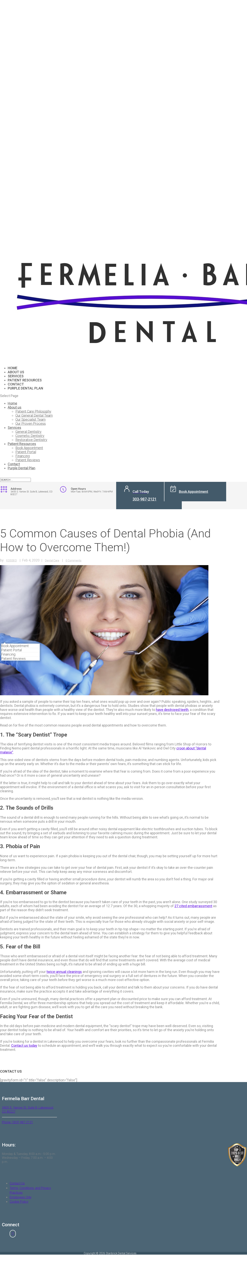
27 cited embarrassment (193, 906)
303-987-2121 (144, 499)
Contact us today (24, 1045)
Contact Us (17, 1183)
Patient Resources (22, 444)
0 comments (73, 560)
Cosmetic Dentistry (29, 436)
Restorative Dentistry (31, 440)
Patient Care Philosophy (33, 411)
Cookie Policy (19, 1202)
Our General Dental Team (34, 415)
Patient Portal (11, 650)
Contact (14, 464)
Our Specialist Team (30, 419)
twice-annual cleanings (64, 972)
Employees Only (20, 1197)
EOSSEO (11, 560)
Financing (8, 654)
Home (12, 403)
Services (14, 428)
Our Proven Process (30, 423)
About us (14, 407)
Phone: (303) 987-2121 (17, 1122)
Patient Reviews (13, 659)
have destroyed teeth (172, 710)
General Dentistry (28, 432)
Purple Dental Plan (25, 388)
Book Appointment (15, 646)
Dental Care (52, 560)
